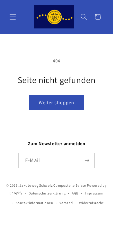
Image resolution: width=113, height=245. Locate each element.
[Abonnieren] (87, 160)
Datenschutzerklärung (47, 193)
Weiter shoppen (56, 102)
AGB (75, 193)
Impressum (94, 193)
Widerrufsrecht (91, 203)
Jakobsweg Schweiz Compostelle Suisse (52, 185)
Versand (66, 203)
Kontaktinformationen (34, 203)
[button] (13, 17)
